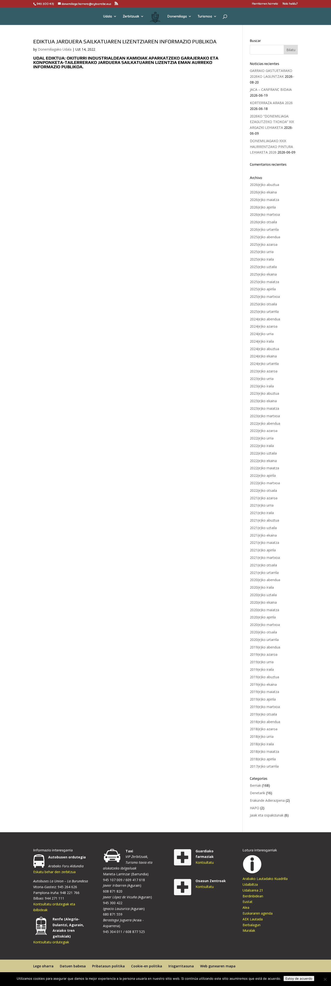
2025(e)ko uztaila (263, 266)
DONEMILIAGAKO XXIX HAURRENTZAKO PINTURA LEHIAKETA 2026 (271, 147)
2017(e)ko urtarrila (264, 766)
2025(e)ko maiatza (264, 281)
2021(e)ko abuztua (264, 520)
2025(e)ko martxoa (265, 296)
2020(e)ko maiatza (264, 610)
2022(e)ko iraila (262, 445)
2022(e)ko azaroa (263, 430)
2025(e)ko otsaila (263, 304)
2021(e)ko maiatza (264, 542)
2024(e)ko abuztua (264, 349)
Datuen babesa (73, 966)
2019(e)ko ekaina (263, 684)
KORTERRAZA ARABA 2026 (271, 102)
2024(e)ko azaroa (263, 326)
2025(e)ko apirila (263, 289)
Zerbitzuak (131, 16)
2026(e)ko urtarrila (264, 229)
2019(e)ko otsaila (263, 714)
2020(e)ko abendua (265, 580)
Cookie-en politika (146, 966)
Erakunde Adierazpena (267, 800)
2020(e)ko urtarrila (264, 639)
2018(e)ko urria (262, 736)
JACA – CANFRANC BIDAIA (271, 89)
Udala (107, 16)
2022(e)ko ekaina (263, 460)
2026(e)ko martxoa (265, 214)
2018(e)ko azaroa (263, 729)
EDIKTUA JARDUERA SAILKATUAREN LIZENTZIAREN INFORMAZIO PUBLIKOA (124, 41)
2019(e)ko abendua (265, 647)
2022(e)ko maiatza (264, 468)
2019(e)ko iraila (262, 669)
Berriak (255, 785)
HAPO (254, 808)
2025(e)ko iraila (262, 259)
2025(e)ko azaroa (263, 244)
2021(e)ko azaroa (263, 498)
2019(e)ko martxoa (265, 706)
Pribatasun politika (108, 966)
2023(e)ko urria (262, 378)
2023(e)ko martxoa (265, 416)
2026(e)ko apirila (263, 207)
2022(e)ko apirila (263, 475)
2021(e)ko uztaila (263, 527)
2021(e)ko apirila (263, 550)
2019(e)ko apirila (263, 699)
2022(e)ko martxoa (265, 483)
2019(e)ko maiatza (264, 691)
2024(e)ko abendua (265, 319)
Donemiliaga (177, 16)
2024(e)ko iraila (262, 341)
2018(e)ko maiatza (264, 751)
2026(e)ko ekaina (263, 192)
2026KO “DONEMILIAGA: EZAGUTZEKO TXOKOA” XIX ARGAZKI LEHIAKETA (272, 122)
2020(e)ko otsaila (263, 632)
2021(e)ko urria (262, 505)
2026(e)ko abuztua (264, 184)
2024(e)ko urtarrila (264, 363)
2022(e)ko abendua (265, 423)
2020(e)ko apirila (263, 617)
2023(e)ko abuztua (264, 393)
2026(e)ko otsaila (263, 222)
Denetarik (257, 793)
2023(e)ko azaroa (263, 371)
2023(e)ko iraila (262, 386)
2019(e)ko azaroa (263, 654)
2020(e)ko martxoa (265, 624)
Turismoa (205, 16)
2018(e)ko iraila (262, 744)
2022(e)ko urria (262, 438)
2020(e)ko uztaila (263, 595)
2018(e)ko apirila (263, 759)
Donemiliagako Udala (54, 49)
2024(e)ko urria (262, 333)
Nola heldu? (290, 3)
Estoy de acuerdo (298, 978)
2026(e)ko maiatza (264, 199)
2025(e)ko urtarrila (264, 311)
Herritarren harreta (265, 3)
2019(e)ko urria (262, 662)
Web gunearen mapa (218, 966)
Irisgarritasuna (181, 966)
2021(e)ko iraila (262, 512)
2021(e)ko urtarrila (264, 572)
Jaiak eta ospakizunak (267, 815)
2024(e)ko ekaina (263, 356)
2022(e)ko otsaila (263, 490)
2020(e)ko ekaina (263, 602)
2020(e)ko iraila (262, 587)
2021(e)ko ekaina (263, 535)
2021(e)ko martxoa (265, 557)
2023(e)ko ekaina (263, 401)
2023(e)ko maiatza (264, 408)
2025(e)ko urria (262, 251)
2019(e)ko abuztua (264, 677)
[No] (325, 979)
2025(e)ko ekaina (263, 274)
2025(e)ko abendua (265, 237)
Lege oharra (43, 966)
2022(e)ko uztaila (263, 453)
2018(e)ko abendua (265, 721)
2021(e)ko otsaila (263, 565)
